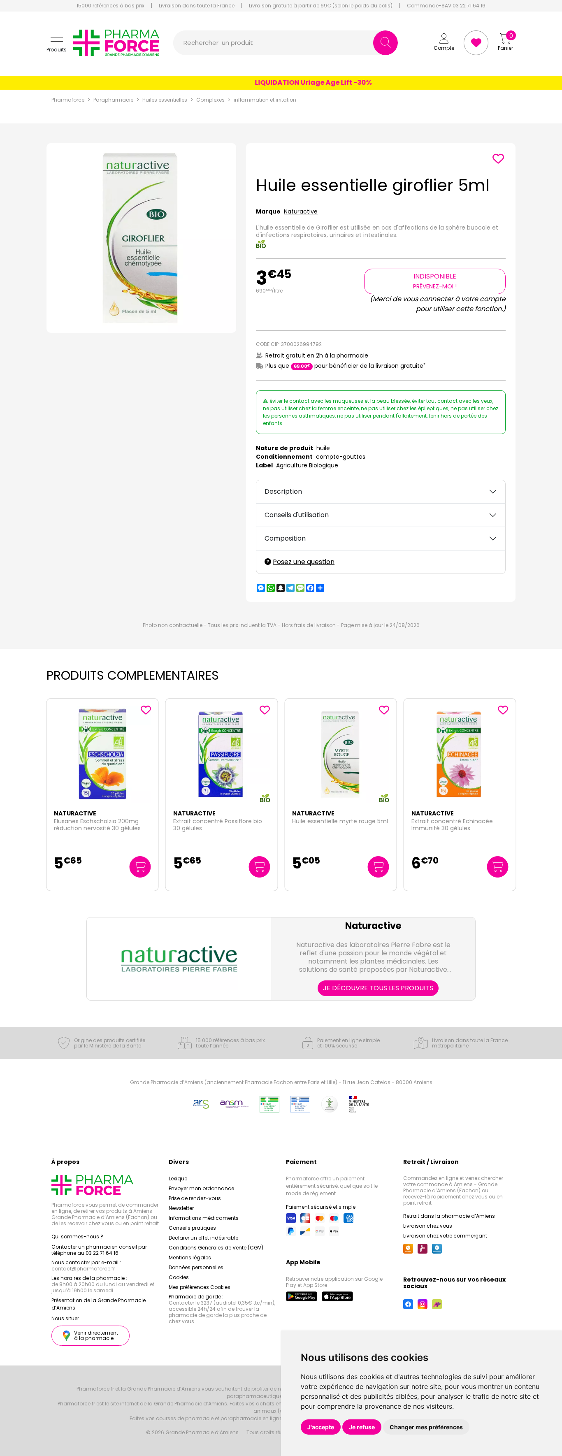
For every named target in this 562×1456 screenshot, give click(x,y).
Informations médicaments (204, 1218)
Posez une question (303, 562)
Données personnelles (196, 1267)
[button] (56, 43)
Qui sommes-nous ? (77, 1236)
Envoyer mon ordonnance (201, 1188)
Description (283, 491)
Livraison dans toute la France (197, 5)
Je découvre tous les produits (378, 988)
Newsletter (181, 1208)
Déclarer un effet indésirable (203, 1238)
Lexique (178, 1178)
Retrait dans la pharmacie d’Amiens (449, 1216)
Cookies (179, 1277)
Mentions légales (190, 1257)
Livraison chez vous (427, 1226)
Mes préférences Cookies (199, 1287)
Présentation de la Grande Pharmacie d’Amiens (98, 1304)
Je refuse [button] (362, 1426)
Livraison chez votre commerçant (445, 1236)
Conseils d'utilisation (297, 515)
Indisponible (435, 281)
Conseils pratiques (192, 1228)
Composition (285, 538)
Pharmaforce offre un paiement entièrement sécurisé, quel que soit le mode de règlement (332, 1186)
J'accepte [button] (320, 1426)
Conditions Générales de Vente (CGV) (216, 1248)
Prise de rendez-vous (195, 1198)
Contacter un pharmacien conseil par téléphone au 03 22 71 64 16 (99, 1250)
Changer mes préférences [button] (426, 1426)
